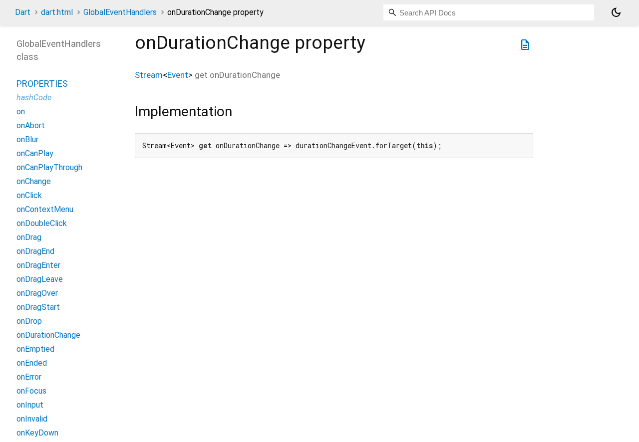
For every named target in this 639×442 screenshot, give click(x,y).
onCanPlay (34, 153)
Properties (42, 83)
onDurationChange (48, 335)
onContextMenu (44, 209)
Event (177, 75)
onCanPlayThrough (49, 167)
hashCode (33, 97)
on (20, 111)
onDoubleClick (41, 223)
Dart (22, 12)
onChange (33, 181)
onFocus (31, 391)
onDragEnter (38, 265)
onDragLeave (39, 279)
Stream (149, 75)
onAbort (30, 125)
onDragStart (38, 307)
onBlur (27, 139)
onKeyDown (37, 433)
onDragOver (37, 293)
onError (28, 377)
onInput (29, 405)
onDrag (28, 237)
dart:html (57, 12)
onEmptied (35, 349)
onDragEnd (35, 251)
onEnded (31, 363)
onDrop (29, 321)
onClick (29, 195)
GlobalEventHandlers (120, 12)
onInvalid (31, 419)
